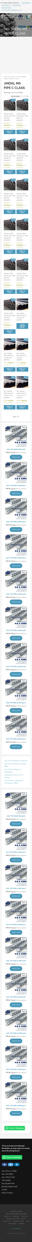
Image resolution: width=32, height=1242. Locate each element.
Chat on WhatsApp (16, 1128)
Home (5, 76)
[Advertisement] (16, 53)
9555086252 (26, 3)
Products (15, 1216)
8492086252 (6, 5)
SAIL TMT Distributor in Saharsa (15, 761)
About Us (7, 1216)
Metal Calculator (13, 1218)
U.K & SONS (5, 15)
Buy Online (12, 76)
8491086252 (6, 8)
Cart (27, 1221)
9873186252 (16, 5)
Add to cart (10, 131)
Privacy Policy (16, 1228)
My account (12, 1223)
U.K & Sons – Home (16, 1211)
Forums (21, 1223)
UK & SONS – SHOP (18, 1221)
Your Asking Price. (22, 326)
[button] (29, 16)
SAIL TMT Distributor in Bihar (16, 1214)
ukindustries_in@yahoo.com (12, 10)
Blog (23, 1218)
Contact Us (7, 1221)
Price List (24, 1216)
